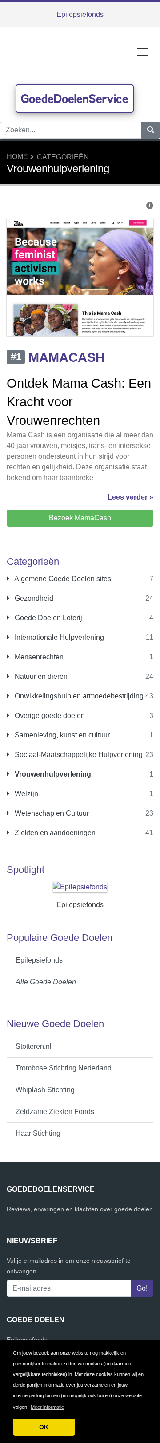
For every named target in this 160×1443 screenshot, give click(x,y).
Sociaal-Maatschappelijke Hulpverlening (78, 754)
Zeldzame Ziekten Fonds (55, 1111)
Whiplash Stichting (45, 1090)
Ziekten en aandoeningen (54, 832)
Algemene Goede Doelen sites (62, 579)
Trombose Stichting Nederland (64, 1068)
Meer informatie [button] (47, 1407)
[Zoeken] (150, 130)
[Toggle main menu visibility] (142, 51)
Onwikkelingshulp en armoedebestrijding (78, 696)
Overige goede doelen (49, 715)
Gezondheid (33, 598)
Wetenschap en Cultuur (51, 813)
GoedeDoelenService (74, 98)
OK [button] (43, 1427)
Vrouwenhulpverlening (52, 774)
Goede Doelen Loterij (47, 618)
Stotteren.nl (34, 1046)
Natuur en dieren (40, 676)
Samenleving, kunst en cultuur (61, 735)
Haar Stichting (38, 1133)
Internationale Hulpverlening (58, 637)
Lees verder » (130, 497)
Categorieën (63, 157)
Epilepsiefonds (80, 14)
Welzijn (25, 793)
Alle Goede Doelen (46, 982)
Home (17, 156)
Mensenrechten (38, 657)
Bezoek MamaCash (80, 518)
